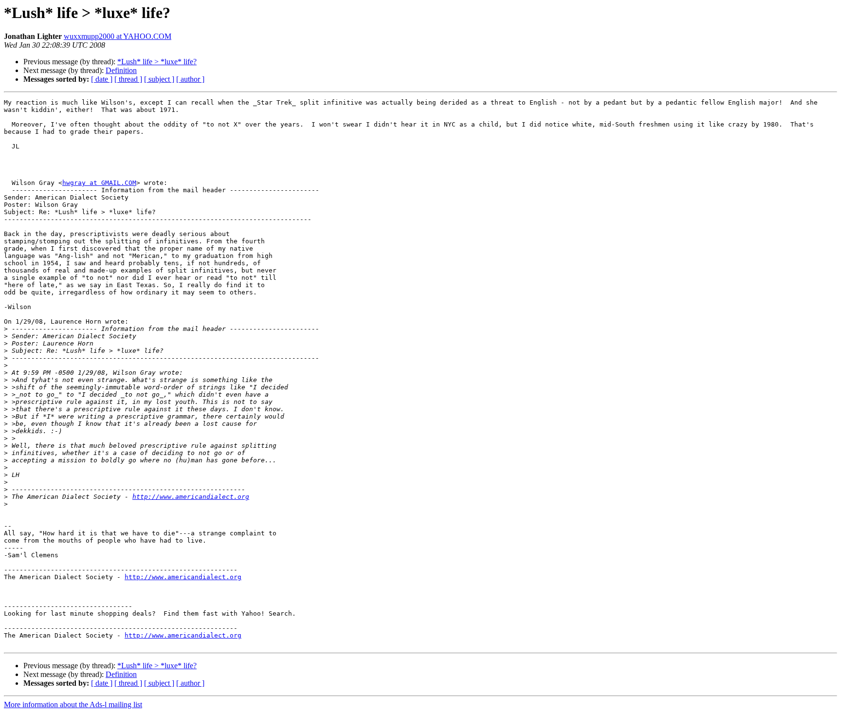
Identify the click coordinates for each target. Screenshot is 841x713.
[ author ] (190, 79)
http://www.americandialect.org (190, 496)
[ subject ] (159, 79)
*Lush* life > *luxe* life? (157, 61)
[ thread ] (128, 79)
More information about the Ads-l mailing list (73, 704)
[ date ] (101, 79)
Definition (121, 70)
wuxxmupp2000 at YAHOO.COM (117, 36)
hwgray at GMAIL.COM (99, 182)
